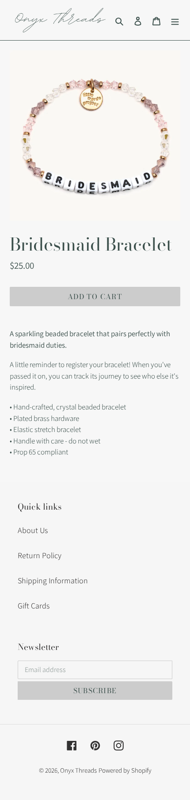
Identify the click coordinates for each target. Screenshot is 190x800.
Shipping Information (53, 580)
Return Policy (39, 555)
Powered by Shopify (125, 770)
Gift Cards (33, 606)
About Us (33, 530)
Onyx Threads (78, 770)
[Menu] (175, 20)
